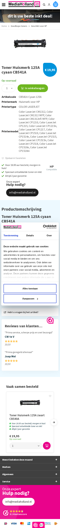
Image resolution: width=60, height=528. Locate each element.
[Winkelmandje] (55, 4)
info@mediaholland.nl (22, 192)
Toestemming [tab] (11, 235)
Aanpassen (28, 298)
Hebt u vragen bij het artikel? (22, 312)
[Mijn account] (49, 5)
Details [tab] (30, 235)
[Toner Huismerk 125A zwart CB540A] (30, 402)
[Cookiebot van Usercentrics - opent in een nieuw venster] (43, 227)
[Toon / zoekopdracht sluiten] (43, 5)
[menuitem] (4, 5)
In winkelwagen (34, 88)
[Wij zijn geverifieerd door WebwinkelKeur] (50, 320)
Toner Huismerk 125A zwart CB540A (27, 416)
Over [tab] (49, 235)
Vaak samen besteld (22, 386)
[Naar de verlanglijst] (50, 396)
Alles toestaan (30, 288)
